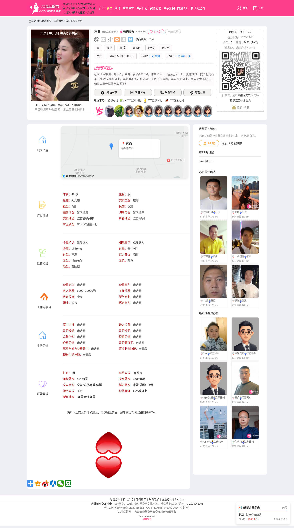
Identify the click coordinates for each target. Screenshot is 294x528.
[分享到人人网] (53, 483)
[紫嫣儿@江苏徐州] (178, 110)
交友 (81, 412)
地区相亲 (46, 21)
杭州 (215, 256)
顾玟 (237, 300)
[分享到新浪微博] (45, 483)
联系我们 (154, 499)
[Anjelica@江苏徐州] (109, 110)
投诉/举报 (242, 107)
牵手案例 (169, 8)
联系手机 (170, 92)
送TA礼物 (209, 143)
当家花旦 (239, 353)
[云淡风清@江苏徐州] (139, 110)
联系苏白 (111, 412)
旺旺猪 (207, 256)
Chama (207, 441)
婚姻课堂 (128, 8)
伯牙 (241, 514)
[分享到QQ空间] (38, 483)
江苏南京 (246, 397)
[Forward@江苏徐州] (149, 110)
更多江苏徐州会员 (240, 100)
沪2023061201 (195, 503)
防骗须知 (182, 8)
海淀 (244, 212)
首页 (101, 8)
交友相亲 (167, 499)
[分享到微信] (60, 483)
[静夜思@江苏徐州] (158, 110)
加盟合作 (115, 499)
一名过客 (239, 256)
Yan (205, 353)
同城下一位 (235, 32)
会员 (109, 8)
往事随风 (208, 212)
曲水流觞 (208, 397)
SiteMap (179, 499)
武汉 (244, 300)
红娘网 (35, 21)
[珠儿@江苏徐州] (207, 110)
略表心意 (200, 92)
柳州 (249, 256)
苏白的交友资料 (74, 21)
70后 (206, 300)
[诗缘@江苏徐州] (198, 110)
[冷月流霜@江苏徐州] (129, 110)
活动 (117, 8)
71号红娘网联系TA (143, 412)
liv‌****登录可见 (133, 100)
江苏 (92, 396)
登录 (245, 8)
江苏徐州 (58, 21)
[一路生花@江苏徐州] (119, 110)
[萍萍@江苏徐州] (168, 110)
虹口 (213, 300)
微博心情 (155, 8)
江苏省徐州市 (85, 218)
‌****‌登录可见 (155, 100)
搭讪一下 (112, 92)
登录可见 (113, 100)
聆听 (237, 212)
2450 (246, 42)
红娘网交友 (244, 95)
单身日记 (142, 8)
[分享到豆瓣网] (68, 483)
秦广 (237, 397)
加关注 (157, 31)
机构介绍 (128, 499)
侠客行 (238, 441)
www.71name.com (147, 516)
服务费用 (141, 499)
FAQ (254, 42)
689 (140, 31)
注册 (260, 8)
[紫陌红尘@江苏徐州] (188, 110)
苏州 (217, 212)
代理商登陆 (198, 8)
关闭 (284, 507)
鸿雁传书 (140, 92)
